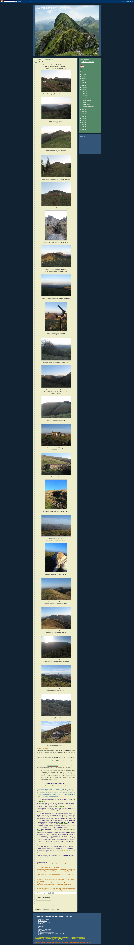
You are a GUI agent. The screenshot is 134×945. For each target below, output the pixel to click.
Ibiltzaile (40, 923)
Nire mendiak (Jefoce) (44, 930)
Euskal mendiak (46, 7)
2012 (83, 83)
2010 (83, 78)
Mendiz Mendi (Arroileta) (44, 929)
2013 (83, 85)
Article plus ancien (71, 905)
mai (84, 93)
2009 (83, 76)
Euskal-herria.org (42, 921)
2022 (83, 122)
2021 (83, 120)
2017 (83, 111)
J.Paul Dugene (42, 925)
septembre (86, 100)
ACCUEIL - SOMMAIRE (87, 62)
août (84, 98)
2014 (83, 87)
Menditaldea (41, 927)
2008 (83, 74)
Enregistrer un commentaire (43, 900)
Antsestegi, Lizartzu (88, 106)
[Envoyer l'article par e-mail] (52, 893)
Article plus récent (39, 905)
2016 (83, 109)
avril (84, 91)
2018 (83, 114)
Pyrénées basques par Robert (46, 932)
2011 (83, 80)
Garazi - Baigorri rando (44, 922)
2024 (83, 127)
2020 (83, 118)
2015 (83, 89)
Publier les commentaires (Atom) (50, 909)
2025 (83, 129)
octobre (85, 102)
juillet (84, 95)
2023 (83, 125)
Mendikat (40, 926)
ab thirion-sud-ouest (43, 919)
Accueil (55, 905)
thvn (39, 934)
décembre (86, 104)
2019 (83, 116)
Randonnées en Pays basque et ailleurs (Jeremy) (51, 933)
